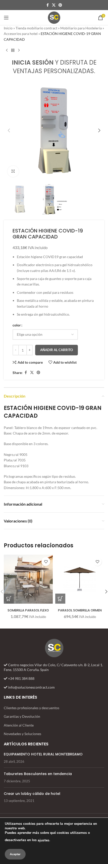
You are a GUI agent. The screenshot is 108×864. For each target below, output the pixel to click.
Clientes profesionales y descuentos (31, 708)
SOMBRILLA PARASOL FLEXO (28, 610)
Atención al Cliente (19, 725)
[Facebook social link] (47, 5)
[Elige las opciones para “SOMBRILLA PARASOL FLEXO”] (9, 599)
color (17, 325)
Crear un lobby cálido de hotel (32, 793)
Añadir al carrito (56, 350)
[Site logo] (54, 17)
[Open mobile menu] (6, 18)
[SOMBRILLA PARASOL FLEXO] (28, 579)
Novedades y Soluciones (22, 734)
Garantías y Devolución (22, 716)
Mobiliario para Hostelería (81, 28)
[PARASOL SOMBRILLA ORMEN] (79, 579)
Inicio (8, 28)
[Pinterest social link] (60, 5)
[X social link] (53, 5)
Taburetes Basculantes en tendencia (38, 773)
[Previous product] (7, 50)
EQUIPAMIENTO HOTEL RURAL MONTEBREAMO (43, 754)
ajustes (43, 840)
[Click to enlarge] (13, 171)
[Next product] (19, 50)
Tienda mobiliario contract (36, 28)
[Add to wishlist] (45, 561)
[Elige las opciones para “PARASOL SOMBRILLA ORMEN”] (60, 599)
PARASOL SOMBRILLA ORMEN (80, 610)
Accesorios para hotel (21, 33)
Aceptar (15, 854)
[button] (9, 130)
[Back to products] (13, 50)
